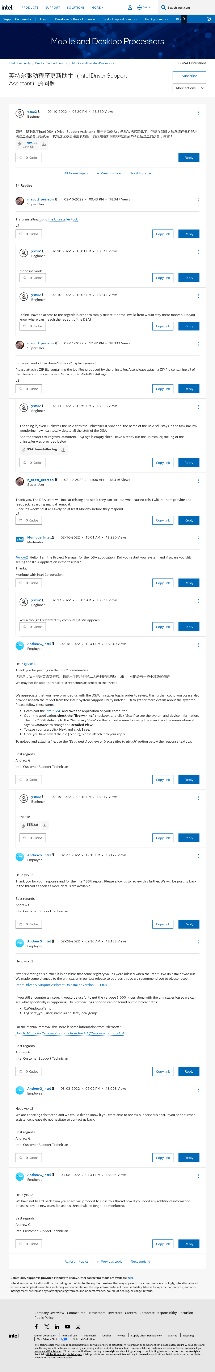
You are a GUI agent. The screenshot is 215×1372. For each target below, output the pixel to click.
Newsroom (97, 1312)
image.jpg (30, 142)
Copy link (163, 233)
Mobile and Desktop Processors (93, 63)
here (130, 1277)
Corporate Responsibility (158, 1312)
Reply (189, 157)
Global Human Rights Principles (64, 1354)
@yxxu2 (22, 557)
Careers (130, 1312)
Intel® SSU (53, 710)
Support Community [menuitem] (17, 19)
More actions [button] (185, 87)
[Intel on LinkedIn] (57, 1327)
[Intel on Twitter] (46, 1327)
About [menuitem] (44, 19)
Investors (115, 1312)
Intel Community (20, 63)
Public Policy (44, 1317)
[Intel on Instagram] (77, 1327)
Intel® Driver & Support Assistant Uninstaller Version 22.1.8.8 (61, 984)
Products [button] (30, 7)
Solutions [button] (76, 7)
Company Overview (49, 1312)
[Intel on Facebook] (36, 1327)
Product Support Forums (51, 63)
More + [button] (98, 7)
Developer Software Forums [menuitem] (73, 19)
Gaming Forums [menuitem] (155, 19)
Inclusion (186, 1312)
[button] (198, 112)
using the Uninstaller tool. (58, 219)
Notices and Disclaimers (47, 1351)
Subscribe (189, 75)
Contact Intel (76, 1312)
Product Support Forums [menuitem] (118, 19)
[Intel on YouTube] (67, 1327)
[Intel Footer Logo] (14, 1335)
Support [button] (52, 7)
